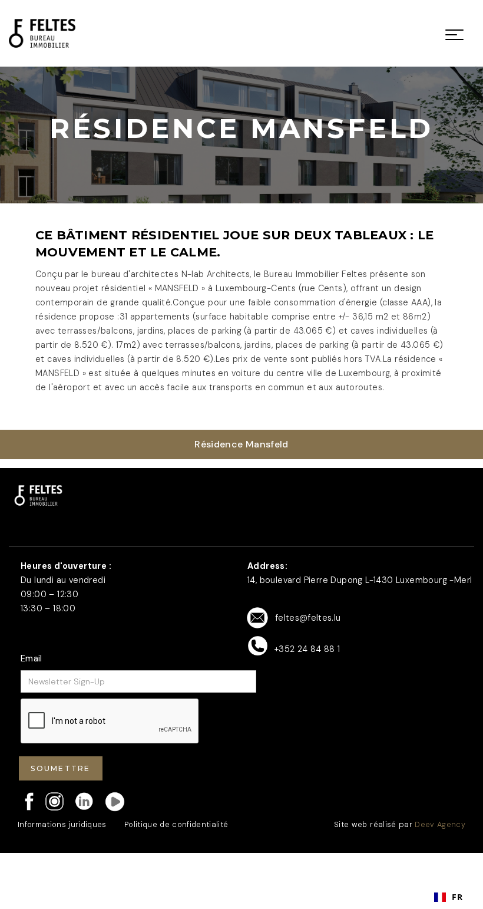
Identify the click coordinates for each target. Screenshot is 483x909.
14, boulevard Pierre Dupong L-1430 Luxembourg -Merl (359, 580)
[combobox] (448, 897)
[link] (42, 33)
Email (31, 658)
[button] (454, 33)
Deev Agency (440, 824)
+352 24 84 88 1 (307, 649)
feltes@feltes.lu (307, 617)
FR (457, 897)
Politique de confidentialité (176, 824)
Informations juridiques (62, 824)
